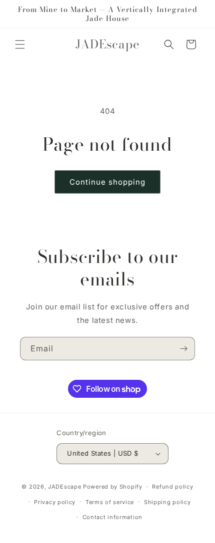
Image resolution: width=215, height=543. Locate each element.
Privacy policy (55, 502)
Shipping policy (167, 502)
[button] (20, 44)
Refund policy (172, 486)
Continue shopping (108, 182)
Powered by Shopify (112, 486)
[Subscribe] (183, 348)
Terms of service (110, 502)
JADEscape (64, 486)
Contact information (112, 517)
